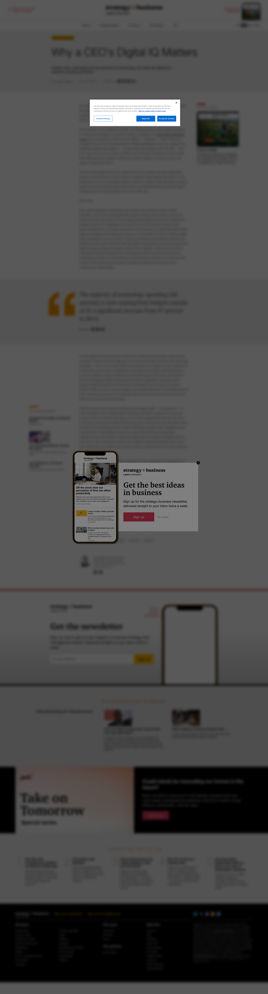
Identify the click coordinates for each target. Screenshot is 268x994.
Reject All (146, 119)
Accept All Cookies (166, 119)
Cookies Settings (103, 119)
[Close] (176, 103)
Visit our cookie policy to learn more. (152, 111)
